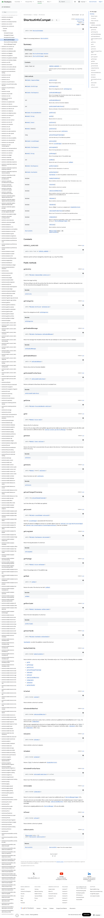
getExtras (52, 112)
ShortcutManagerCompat (61, 221)
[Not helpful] (83, 15)
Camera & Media (38, 896)
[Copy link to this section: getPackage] (33, 559)
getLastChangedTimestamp (56, 135)
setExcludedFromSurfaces (32, 393)
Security (22, 893)
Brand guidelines (34, 914)
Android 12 (64, 900)
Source (22, 896)
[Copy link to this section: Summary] (32, 44)
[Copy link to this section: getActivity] (32, 269)
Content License (59, 861)
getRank (51, 159)
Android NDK (79, 899)
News (22, 898)
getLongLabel (53, 147)
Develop (40, 1)
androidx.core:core (79, 19)
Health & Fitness (38, 893)
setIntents (64, 131)
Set (32, 86)
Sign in (100, 1)
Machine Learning (39, 891)
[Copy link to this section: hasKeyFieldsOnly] (36, 648)
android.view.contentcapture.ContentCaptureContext (41, 525)
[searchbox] (9, 12)
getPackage (52, 153)
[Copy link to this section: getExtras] (31, 400)
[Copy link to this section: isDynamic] (31, 734)
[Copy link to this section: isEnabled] (31, 751)
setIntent (27, 457)
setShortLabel (29, 623)
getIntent (52, 122)
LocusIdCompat (35, 141)
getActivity (52, 80)
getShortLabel (53, 166)
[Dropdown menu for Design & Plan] (34, 1)
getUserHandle (53, 172)
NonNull (28, 116)
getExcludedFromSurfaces (56, 106)
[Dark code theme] (83, 29)
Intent (32, 122)
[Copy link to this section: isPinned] (30, 812)
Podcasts (23, 902)
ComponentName (35, 80)
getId (50, 116)
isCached (51, 184)
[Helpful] (81, 15)
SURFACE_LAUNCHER (54, 66)
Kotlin (78, 24)
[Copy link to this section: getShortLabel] (34, 603)
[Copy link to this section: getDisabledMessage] (39, 328)
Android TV (50, 898)
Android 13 (64, 898)
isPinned (51, 224)
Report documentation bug (96, 891)
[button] (9, 17)
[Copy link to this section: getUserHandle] (35, 631)
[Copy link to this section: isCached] (31, 691)
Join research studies (95, 896)
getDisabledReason (54, 100)
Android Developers (28, 14)
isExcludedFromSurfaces (55, 210)
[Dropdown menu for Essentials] (22, 1)
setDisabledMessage (30, 348)
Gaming (36, 889)
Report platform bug (94, 889)
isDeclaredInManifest (55, 190)
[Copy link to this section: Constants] (33, 239)
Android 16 (64, 891)
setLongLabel (28, 551)
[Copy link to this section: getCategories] (34, 301)
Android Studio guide (81, 890)
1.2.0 (83, 576)
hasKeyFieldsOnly (54, 178)
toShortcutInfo (53, 232)
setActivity (28, 294)
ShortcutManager (48, 806)
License (27, 914)
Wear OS (50, 891)
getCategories (53, 86)
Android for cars (52, 896)
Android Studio (93, 1)
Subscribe (86, 914)
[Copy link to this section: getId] (28, 414)
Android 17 (64, 889)
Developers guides (80, 892)
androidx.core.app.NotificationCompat (72, 523)
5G (35, 900)
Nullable (28, 80)
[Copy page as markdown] (56, 20)
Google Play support (94, 893)
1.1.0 (83, 22)
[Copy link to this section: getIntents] (32, 465)
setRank (71, 162)
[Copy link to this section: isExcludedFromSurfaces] (41, 769)
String (35, 86)
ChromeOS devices (52, 893)
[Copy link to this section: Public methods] (37, 263)
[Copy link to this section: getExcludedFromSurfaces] (42, 373)
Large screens (51, 889)
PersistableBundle (36, 112)
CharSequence (34, 92)
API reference (6, 7)
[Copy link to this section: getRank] (30, 576)
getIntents (52, 128)
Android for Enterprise (26, 891)
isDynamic (52, 198)
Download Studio (80, 897)
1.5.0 (83, 355)
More (48, 1)
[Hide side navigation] (17, 915)
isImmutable (52, 217)
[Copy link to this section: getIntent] (31, 436)
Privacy (36, 898)
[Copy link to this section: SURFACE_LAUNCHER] (39, 246)
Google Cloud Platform (61, 908)
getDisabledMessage (54, 92)
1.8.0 (83, 245)
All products (72, 908)
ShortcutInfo (44, 38)
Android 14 (64, 896)
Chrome (45, 908)
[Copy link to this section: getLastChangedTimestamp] (43, 492)
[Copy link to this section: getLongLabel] (34, 531)
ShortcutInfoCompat (38, 30)
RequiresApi (53, 231)
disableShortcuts (75, 207)
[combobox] (65, 1)
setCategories (68, 89)
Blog (22, 900)
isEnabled (52, 204)
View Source (79, 21)
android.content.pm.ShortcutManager (55, 429)
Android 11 (64, 902)
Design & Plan (28, 1)
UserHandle (34, 172)
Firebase (51, 908)
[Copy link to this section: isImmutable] (33, 786)
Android (22, 889)
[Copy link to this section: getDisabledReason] (38, 356)
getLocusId (52, 141)
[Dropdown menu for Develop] (44, 1)
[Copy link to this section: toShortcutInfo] (35, 830)
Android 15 (64, 893)
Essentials (17, 1)
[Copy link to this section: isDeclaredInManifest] (39, 709)
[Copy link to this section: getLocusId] (32, 509)
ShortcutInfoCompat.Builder (40, 53)
